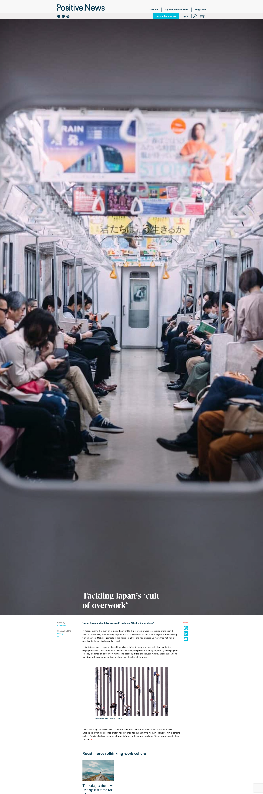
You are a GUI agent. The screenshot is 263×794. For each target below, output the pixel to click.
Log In (185, 16)
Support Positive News (176, 9)
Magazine (200, 9)
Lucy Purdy (61, 625)
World (59, 636)
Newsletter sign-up (166, 16)
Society (60, 634)
